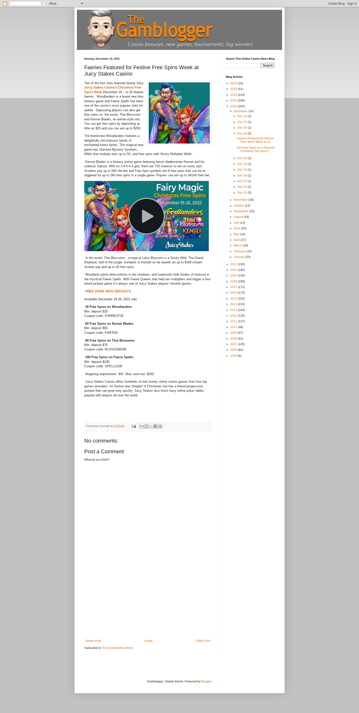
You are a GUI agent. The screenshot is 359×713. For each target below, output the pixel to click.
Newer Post (93, 641)
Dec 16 (242, 158)
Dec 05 (242, 187)
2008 (234, 338)
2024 (234, 95)
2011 (234, 321)
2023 (234, 100)
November (241, 199)
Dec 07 (242, 181)
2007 (234, 344)
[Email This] (141, 426)
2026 (234, 83)
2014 (234, 304)
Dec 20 (242, 127)
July (237, 222)
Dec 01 (242, 192)
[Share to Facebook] (155, 426)
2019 (234, 275)
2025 (234, 89)
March (238, 245)
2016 (234, 292)
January (239, 257)
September (241, 211)
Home (149, 641)
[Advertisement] (147, 602)
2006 (234, 350)
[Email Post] (133, 425)
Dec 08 (242, 175)
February (240, 251)
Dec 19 (242, 133)
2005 (234, 355)
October (239, 205)
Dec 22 (242, 116)
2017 (234, 287)
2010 (234, 327)
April (237, 240)
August (239, 217)
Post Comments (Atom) (117, 648)
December (241, 111)
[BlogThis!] (146, 426)
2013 (234, 310)
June (237, 228)
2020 (234, 270)
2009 (234, 332)
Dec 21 (242, 122)
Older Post (203, 641)
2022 (234, 106)
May (237, 234)
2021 (234, 264)
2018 (234, 281)
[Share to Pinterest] (160, 426)
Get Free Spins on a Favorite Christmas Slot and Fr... (256, 149)
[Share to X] (150, 426)
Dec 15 (242, 164)
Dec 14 (242, 169)
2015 (234, 298)
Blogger (206, 681)
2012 (234, 315)
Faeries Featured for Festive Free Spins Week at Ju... (255, 140)
